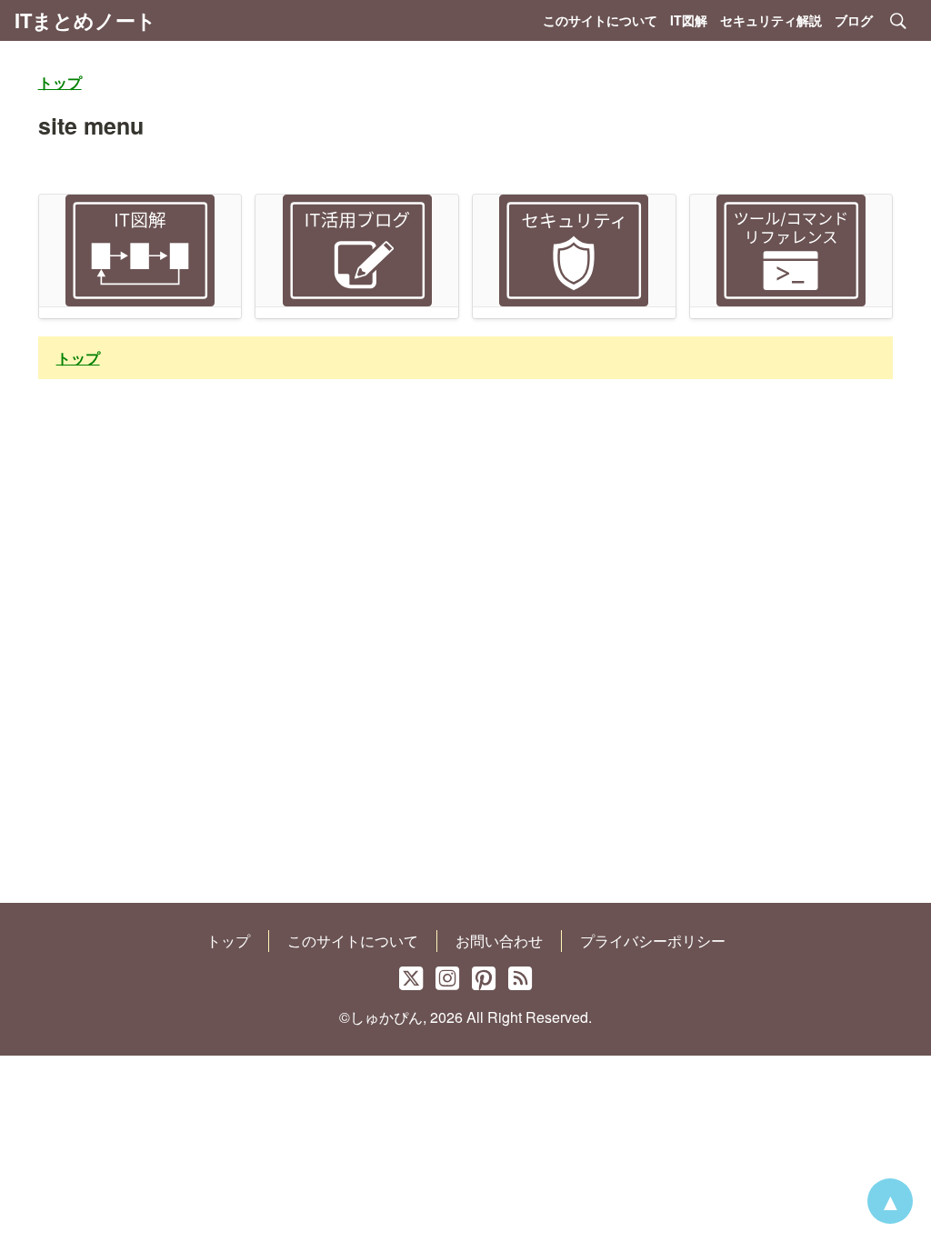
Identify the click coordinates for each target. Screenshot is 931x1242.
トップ (228, 940)
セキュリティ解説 (771, 20)
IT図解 (688, 20)
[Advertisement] (465, 655)
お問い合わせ (499, 940)
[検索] (898, 21)
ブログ (854, 20)
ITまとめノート (85, 20)
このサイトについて (600, 20)
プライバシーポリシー (653, 940)
